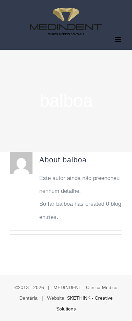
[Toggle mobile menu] (118, 39)
